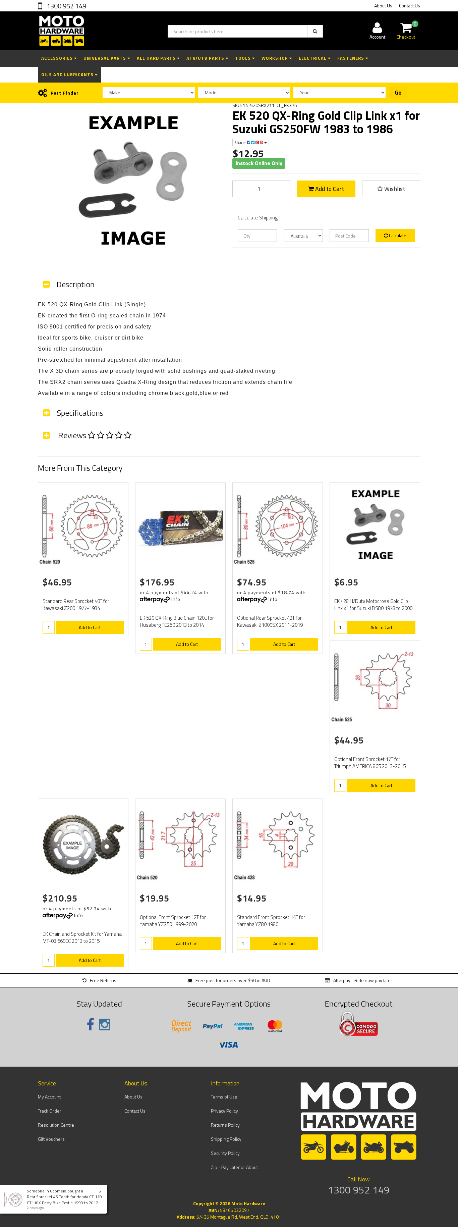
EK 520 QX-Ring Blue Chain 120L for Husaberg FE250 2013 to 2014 (177, 621)
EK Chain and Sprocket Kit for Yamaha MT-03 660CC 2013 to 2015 (82, 937)
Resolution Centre (56, 1124)
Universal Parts (105, 58)
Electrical (313, 58)
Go (398, 92)
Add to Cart (329, 188)
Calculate (397, 235)
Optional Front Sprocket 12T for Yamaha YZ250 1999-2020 (173, 920)
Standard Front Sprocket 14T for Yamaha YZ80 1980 (271, 920)
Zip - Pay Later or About (234, 1167)
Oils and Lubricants (68, 74)
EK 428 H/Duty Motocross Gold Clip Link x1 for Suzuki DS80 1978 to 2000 (373, 604)
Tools (243, 58)
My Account (49, 1096)
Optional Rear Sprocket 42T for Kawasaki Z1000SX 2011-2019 (270, 621)
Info (175, 599)
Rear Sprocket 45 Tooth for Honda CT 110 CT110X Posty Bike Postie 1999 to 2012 (64, 1199)
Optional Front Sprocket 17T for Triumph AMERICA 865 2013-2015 (370, 762)
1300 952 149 (65, 6)
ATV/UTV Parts (206, 58)
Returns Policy (225, 1124)
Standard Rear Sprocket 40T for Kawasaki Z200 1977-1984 (76, 604)
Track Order (49, 1110)
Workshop (275, 58)
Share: (240, 142)
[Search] (315, 31)
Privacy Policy (224, 1110)
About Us (383, 5)
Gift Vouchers (51, 1138)
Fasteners (351, 58)
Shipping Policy (226, 1138)
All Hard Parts (157, 58)
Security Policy (225, 1153)
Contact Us (409, 5)
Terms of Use (224, 1096)
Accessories (57, 58)
